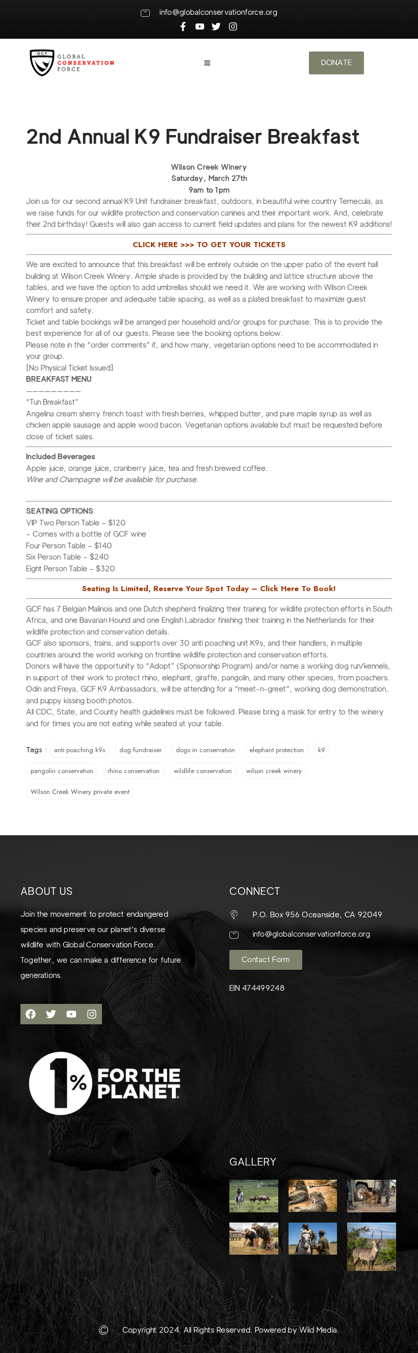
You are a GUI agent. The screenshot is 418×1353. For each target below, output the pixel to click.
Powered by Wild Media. (296, 1330)
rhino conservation (134, 771)
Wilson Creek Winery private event (80, 792)
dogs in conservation (205, 750)
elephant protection (276, 750)
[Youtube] (71, 1014)
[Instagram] (92, 1014)
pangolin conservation (62, 771)
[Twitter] (51, 1014)
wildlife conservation (203, 771)
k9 (321, 750)
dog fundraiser (140, 750)
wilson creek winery (274, 771)
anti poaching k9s (79, 750)
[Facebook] (30, 1014)
